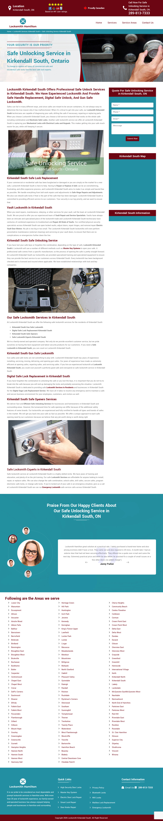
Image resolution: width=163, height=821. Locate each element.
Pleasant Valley (68, 677)
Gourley (14, 732)
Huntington (66, 610)
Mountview (66, 658)
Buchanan (15, 662)
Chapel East (16, 680)
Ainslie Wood (16, 621)
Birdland (14, 643)
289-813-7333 (139, 13)
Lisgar (64, 643)
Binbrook (14, 640)
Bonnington (16, 647)
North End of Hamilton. (121, 703)
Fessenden (15, 714)
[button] (28, 573)
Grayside (115, 654)
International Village (120, 669)
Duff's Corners (17, 691)
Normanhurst (117, 699)
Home (99, 22)
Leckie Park (66, 636)
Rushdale (65, 695)
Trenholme (66, 721)
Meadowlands (67, 651)
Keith (114, 673)
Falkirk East (16, 706)
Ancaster (15, 617)
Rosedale (116, 728)
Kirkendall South (119, 680)
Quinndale (66, 680)
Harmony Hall (17, 762)
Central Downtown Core (71, 758)
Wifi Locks (96, 797)
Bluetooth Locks (99, 792)
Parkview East (118, 706)
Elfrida (14, 703)
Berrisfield (15, 636)
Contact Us (147, 22)
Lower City (15, 603)
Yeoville (65, 740)
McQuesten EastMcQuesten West (126, 691)
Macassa (65, 647)
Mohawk (65, 666)
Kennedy (65, 621)
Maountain (15, 606)
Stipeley (115, 743)
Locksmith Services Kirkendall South (26, 31)
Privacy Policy (98, 787)
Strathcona (116, 747)
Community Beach (119, 606)
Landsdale (116, 688)
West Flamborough (69, 732)
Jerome (65, 617)
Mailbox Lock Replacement (103, 802)
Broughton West (18, 654)
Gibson (115, 643)
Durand (115, 640)
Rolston (65, 691)
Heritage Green (68, 603)
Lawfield (65, 632)
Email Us (130, 787)
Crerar (13, 688)
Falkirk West (16, 710)
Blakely (64, 754)
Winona (115, 754)
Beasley (65, 751)
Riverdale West (118, 721)
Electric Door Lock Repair (71, 797)
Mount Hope (16, 728)
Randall (65, 688)
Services (112, 22)
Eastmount (15, 695)
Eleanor (14, 699)
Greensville (16, 740)
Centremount (16, 677)
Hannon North (17, 751)
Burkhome (15, 666)
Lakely (114, 684)
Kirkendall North (118, 677)
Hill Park (65, 606)
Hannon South (17, 754)
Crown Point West (119, 625)
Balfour (14, 629)
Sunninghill (66, 710)
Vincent (115, 751)
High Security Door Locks (71, 787)
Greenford (116, 658)
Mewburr (65, 654)
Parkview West (118, 710)
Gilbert (14, 721)
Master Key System (68, 792)
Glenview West (118, 651)
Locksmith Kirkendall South (79, 818)
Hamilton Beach (68, 747)
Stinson (115, 736)
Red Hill (115, 714)
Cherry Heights (118, 603)
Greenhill (115, 662)
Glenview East (118, 647)
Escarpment (16, 610)
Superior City (117, 740)
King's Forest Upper (70, 629)
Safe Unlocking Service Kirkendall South (56, 31)
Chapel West (16, 684)
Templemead (67, 714)
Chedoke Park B (68, 762)
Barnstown (15, 632)
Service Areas (129, 22)
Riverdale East (118, 717)
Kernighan (66, 625)
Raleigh (65, 684)
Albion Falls (16, 625)
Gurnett (14, 743)
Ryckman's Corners (70, 699)
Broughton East (17, 651)
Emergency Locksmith (101, 807)
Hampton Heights (18, 747)
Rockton (115, 725)
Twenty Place (67, 725)
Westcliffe (66, 736)
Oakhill (64, 673)
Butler (13, 669)
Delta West (116, 632)
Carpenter (15, 673)
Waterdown (66, 728)
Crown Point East (119, 621)
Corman (115, 617)
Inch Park (65, 614)
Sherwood (66, 703)
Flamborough (16, 717)
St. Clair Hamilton (119, 732)
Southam (65, 706)
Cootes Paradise (119, 610)
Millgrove (65, 662)
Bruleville (15, 658)
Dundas (115, 636)
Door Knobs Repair (68, 807)
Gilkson (14, 725)
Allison (14, 614)
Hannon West (16, 758)
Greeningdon (16, 736)
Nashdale (116, 695)
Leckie (64, 640)
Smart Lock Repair (68, 802)
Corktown (116, 614)
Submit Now (132, 138)
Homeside (116, 666)
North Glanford (68, 669)
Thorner (65, 717)
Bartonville (66, 743)
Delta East (116, 629)
